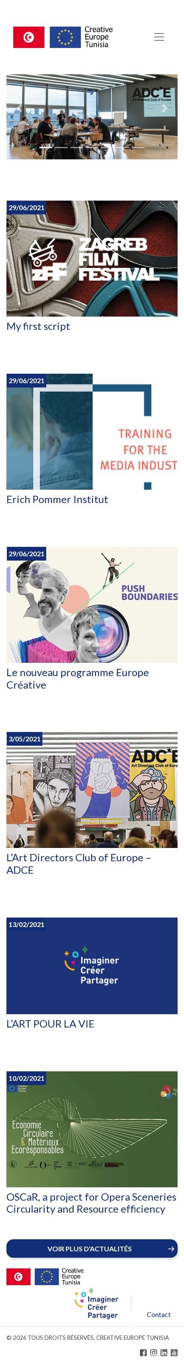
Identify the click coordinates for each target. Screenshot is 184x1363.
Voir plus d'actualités (89, 1248)
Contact (159, 1314)
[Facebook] (143, 1352)
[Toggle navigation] (159, 37)
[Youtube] (174, 1352)
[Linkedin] (163, 1352)
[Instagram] (153, 1352)
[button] (19, 108)
